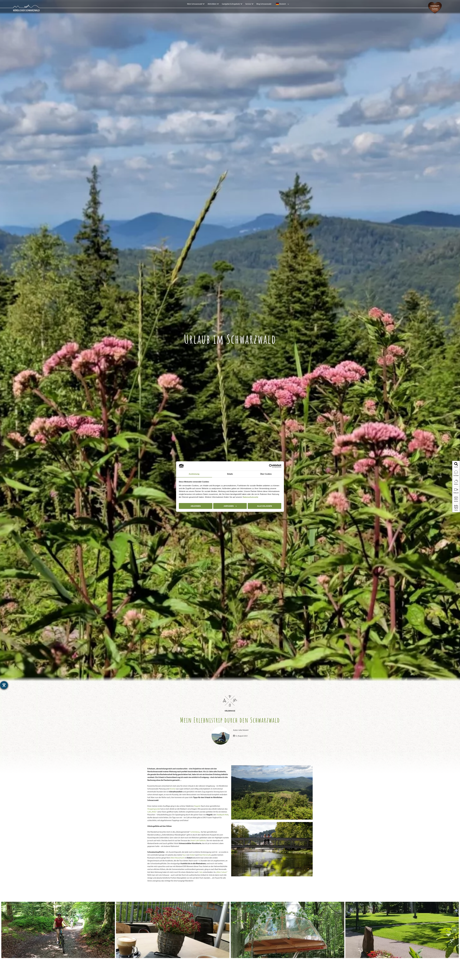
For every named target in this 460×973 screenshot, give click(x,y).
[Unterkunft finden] (434, 13)
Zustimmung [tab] (194, 474)
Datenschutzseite (250, 497)
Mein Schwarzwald (194, 4)
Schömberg (195, 832)
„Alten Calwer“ (221, 872)
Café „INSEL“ (152, 811)
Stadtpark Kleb (222, 814)
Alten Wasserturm (177, 857)
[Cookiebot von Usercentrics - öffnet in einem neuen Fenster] (270, 466)
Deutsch (282, 4)
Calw (201, 872)
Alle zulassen (264, 506)
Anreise (172, 789)
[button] (5, 930)
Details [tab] (230, 474)
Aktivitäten (212, 4)
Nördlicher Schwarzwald (21, 10)
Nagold (197, 806)
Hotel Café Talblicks (198, 840)
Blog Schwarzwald (263, 4)
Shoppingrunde (153, 809)
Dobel (192, 855)
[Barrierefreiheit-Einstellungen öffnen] (4, 685)
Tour (184, 855)
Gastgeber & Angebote (231, 4)
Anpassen (229, 506)
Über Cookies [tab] (266, 474)
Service (248, 4)
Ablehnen (196, 506)
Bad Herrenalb (205, 855)
